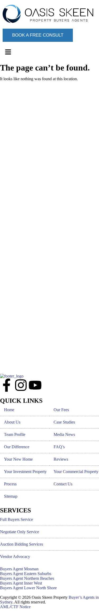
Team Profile (14, 434)
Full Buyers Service (16, 519)
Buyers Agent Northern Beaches (27, 578)
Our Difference (16, 447)
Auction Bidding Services (21, 544)
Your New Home (18, 459)
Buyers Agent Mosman (19, 569)
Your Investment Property (25, 471)
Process (10, 484)
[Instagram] (20, 385)
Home (9, 409)
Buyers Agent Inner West (21, 583)
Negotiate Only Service (19, 532)
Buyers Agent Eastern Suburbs (25, 573)
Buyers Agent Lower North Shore (28, 588)
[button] (49, 52)
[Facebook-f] (6, 385)
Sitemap (10, 496)
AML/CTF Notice (15, 607)
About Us (12, 422)
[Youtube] (35, 385)
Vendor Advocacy (15, 556)
